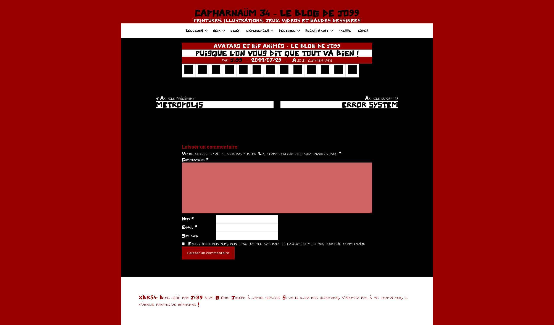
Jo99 (236, 59)
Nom (188, 219)
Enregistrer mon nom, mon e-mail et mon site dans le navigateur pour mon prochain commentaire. (277, 243)
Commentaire (195, 159)
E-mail (189, 227)
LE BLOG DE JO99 (315, 45)
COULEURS (194, 31)
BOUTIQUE (287, 31)
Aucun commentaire (312, 59)
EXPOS (363, 31)
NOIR (217, 31)
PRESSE (344, 31)
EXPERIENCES (257, 31)
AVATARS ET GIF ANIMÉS (249, 45)
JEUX (234, 31)
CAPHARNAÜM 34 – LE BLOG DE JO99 (277, 13)
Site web (190, 236)
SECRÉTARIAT (317, 31)
